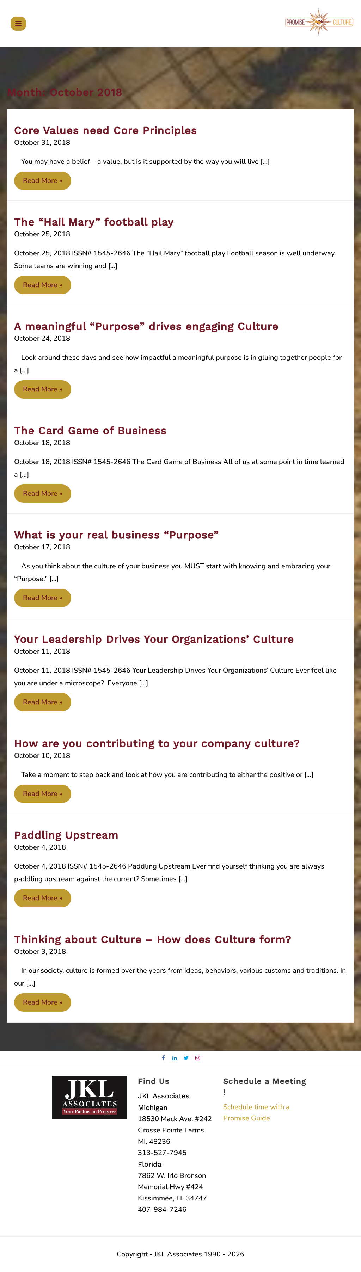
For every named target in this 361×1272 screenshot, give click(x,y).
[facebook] (163, 1058)
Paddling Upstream (66, 835)
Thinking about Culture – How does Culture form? (153, 939)
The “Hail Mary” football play (94, 222)
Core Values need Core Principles (105, 130)
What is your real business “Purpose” (116, 535)
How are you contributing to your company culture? (157, 743)
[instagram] (198, 1058)
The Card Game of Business (90, 430)
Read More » (42, 182)
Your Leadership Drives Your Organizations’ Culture (154, 639)
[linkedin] (175, 1058)
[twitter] (186, 1058)
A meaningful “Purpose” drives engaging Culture (146, 326)
